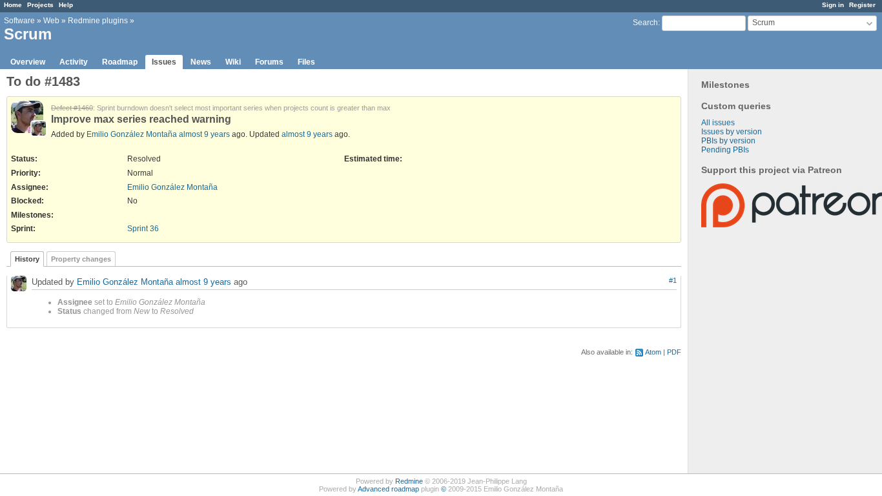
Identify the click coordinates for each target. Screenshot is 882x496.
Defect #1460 (72, 108)
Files (306, 62)
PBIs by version (728, 140)
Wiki (233, 62)
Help (66, 4)
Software (19, 20)
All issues (718, 122)
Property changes (81, 259)
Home (13, 4)
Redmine (409, 481)
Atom (653, 352)
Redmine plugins (98, 20)
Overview (27, 62)
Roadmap (120, 62)
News (200, 62)
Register (862, 4)
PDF (674, 352)
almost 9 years (204, 134)
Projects (40, 4)
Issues (164, 62)
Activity (73, 62)
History (27, 259)
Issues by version (731, 131)
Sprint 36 (143, 228)
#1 (673, 280)
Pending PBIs (725, 149)
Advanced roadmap (388, 489)
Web (51, 20)
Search (645, 22)
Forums (269, 62)
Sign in (833, 4)
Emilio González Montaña (132, 134)
